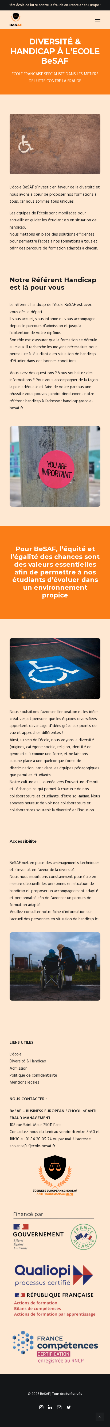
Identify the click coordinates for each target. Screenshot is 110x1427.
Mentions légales (24, 1082)
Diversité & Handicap (28, 1061)
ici (97, 919)
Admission (19, 1068)
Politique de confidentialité (33, 1075)
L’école (16, 1054)
